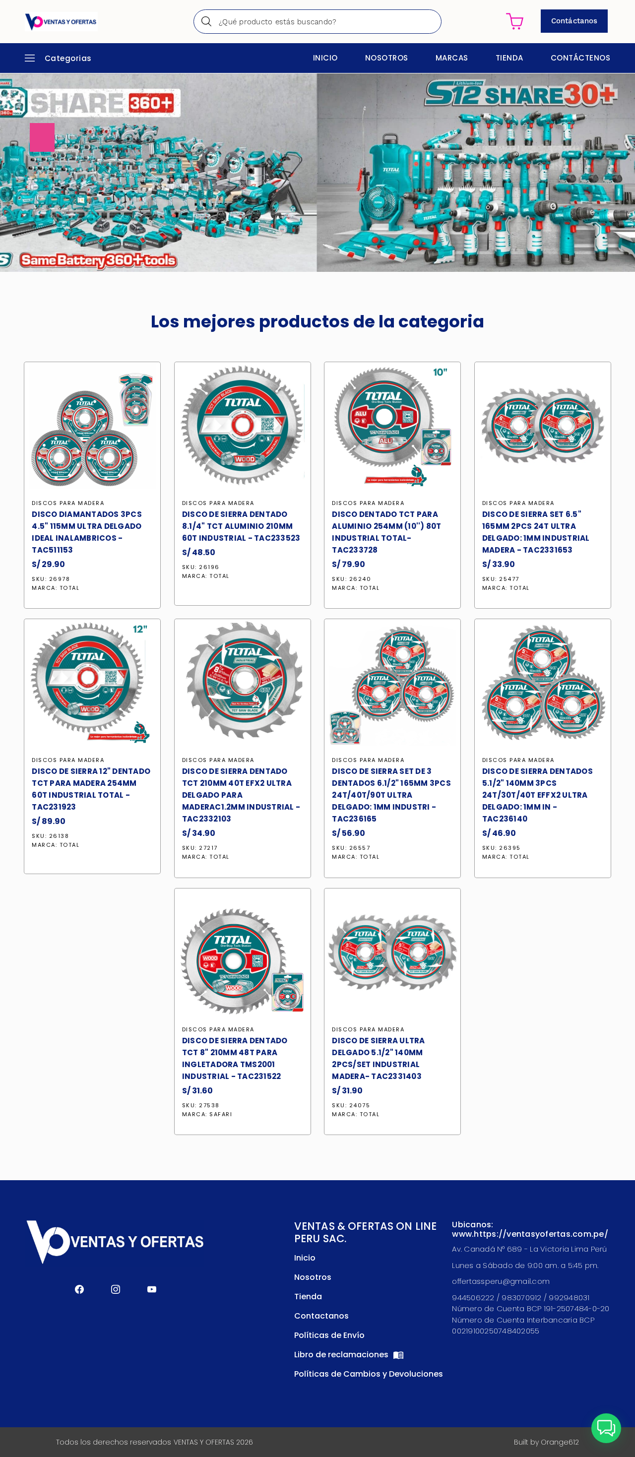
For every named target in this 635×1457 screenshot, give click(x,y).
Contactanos (321, 1316)
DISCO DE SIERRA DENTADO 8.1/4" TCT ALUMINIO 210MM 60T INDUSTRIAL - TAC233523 (241, 526)
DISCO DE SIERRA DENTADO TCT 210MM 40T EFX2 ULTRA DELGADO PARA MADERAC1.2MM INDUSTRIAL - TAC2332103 (241, 795)
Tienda (509, 58)
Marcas (452, 58)
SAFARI (220, 1114)
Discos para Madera (68, 503)
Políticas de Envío (329, 1335)
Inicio (325, 58)
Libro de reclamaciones (342, 1354)
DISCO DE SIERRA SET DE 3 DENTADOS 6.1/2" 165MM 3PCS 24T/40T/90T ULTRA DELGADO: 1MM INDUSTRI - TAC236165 (391, 795)
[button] (606, 1428)
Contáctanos (574, 20)
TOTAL (70, 588)
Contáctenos (581, 58)
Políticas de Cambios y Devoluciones (368, 1374)
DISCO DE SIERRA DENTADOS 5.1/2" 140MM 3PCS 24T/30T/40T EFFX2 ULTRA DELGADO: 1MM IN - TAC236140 (537, 795)
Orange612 (560, 1442)
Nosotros (386, 58)
